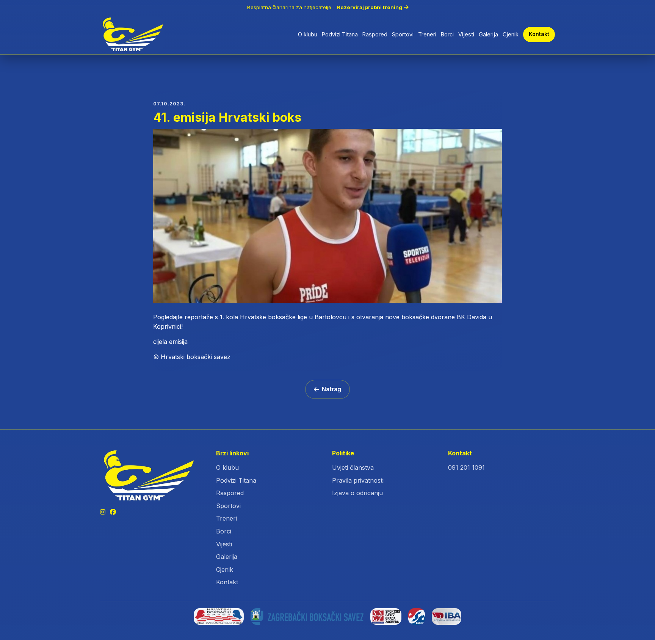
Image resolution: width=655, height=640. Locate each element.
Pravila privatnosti (358, 480)
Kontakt (539, 34)
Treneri (427, 34)
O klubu (307, 34)
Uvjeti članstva (353, 467)
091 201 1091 (466, 467)
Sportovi (403, 34)
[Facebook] (113, 512)
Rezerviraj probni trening (369, 7)
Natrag (331, 389)
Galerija (488, 34)
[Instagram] (102, 512)
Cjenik (511, 34)
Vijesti (466, 34)
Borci (447, 34)
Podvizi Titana (340, 34)
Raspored (374, 34)
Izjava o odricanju (357, 493)
